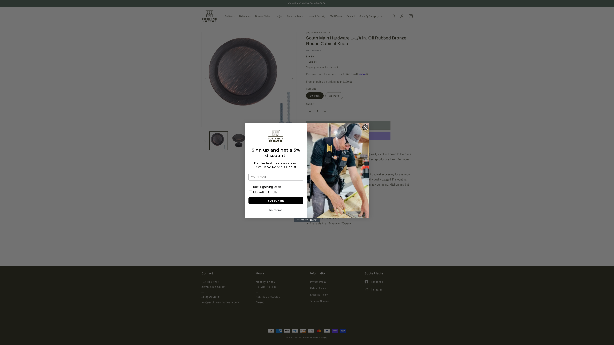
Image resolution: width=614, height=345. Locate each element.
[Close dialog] (365, 127)
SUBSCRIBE (276, 201)
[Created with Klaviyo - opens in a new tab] (307, 220)
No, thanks (275, 210)
